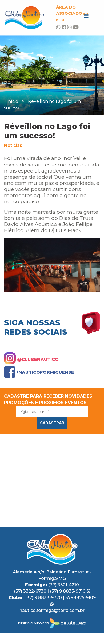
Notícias (13, 145)
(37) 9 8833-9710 (68, 591)
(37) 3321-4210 (63, 584)
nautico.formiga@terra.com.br (52, 610)
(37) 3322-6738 (30, 591)
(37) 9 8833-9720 (44, 597)
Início (12, 101)
